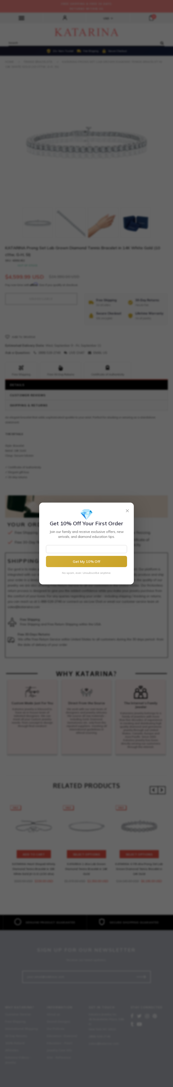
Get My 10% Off (86, 561)
